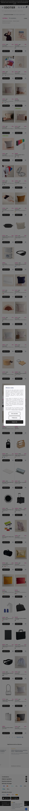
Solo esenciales (14, 413)
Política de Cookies (15, 409)
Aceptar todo (14, 421)
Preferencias (14, 417)
